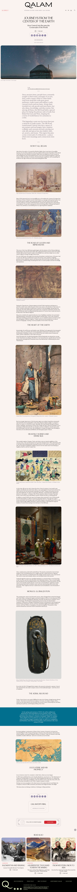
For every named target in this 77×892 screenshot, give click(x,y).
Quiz (44, 10)
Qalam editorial (40, 42)
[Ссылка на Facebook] (18, 889)
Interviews (26, 10)
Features (47, 10)
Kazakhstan (5, 863)
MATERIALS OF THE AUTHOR (38, 808)
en (71, 10)
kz (65, 10)
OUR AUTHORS (69, 881)
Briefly (40, 10)
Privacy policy (30, 881)
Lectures (32, 10)
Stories (37, 10)
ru (68, 10)
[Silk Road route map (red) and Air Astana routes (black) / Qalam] (38, 750)
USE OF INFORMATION (18, 881)
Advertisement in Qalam (56, 881)
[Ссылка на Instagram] (15, 889)
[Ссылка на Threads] (21, 889)
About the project (42, 881)
